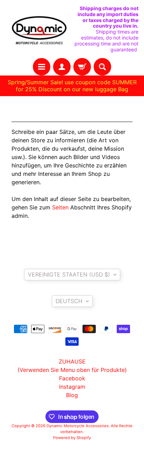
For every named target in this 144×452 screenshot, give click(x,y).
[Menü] (41, 67)
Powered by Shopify (72, 437)
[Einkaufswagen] (82, 67)
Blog (72, 395)
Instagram (72, 386)
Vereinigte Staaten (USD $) (69, 274)
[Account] (62, 67)
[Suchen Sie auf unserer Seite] (102, 67)
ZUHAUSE (72, 361)
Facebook (72, 378)
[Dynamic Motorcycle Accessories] (39, 29)
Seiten (60, 207)
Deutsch (69, 300)
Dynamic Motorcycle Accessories (77, 425)
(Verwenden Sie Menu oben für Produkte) (72, 369)
